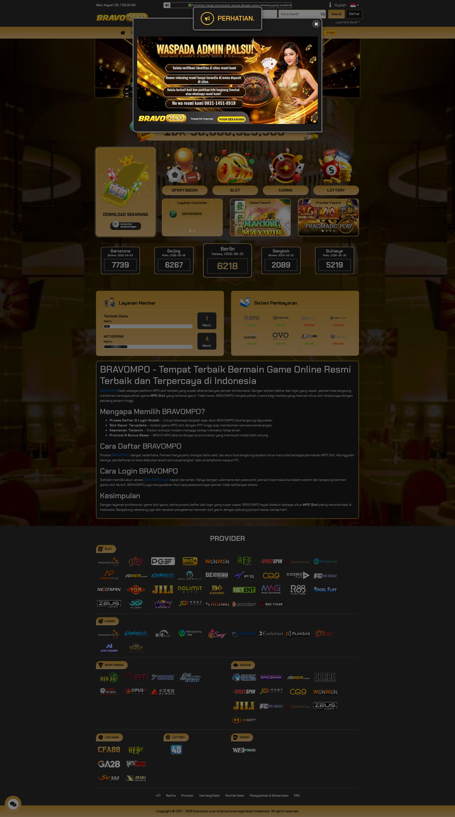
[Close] (316, 24)
